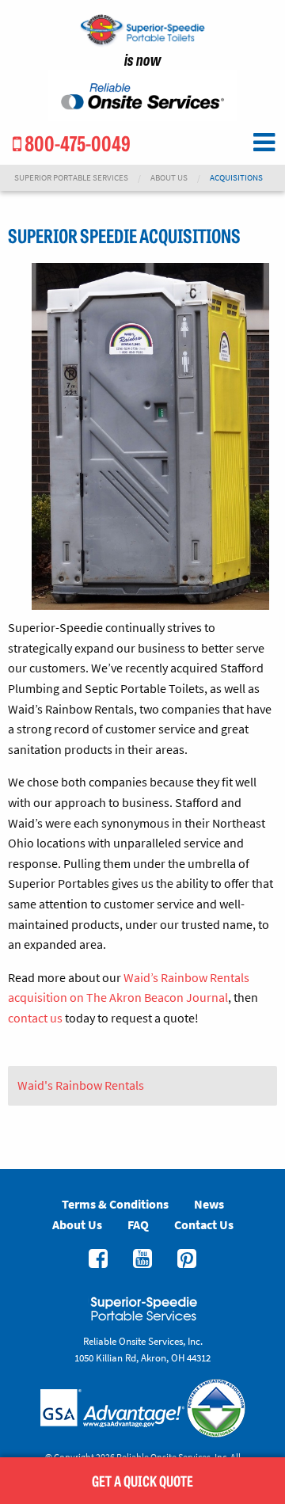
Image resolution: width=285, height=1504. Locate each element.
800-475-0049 (76, 143)
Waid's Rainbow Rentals (80, 1085)
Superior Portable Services (71, 178)
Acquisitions (236, 178)
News (209, 1204)
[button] (263, 143)
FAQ (138, 1225)
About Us (169, 178)
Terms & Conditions (115, 1204)
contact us (35, 1018)
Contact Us (204, 1225)
